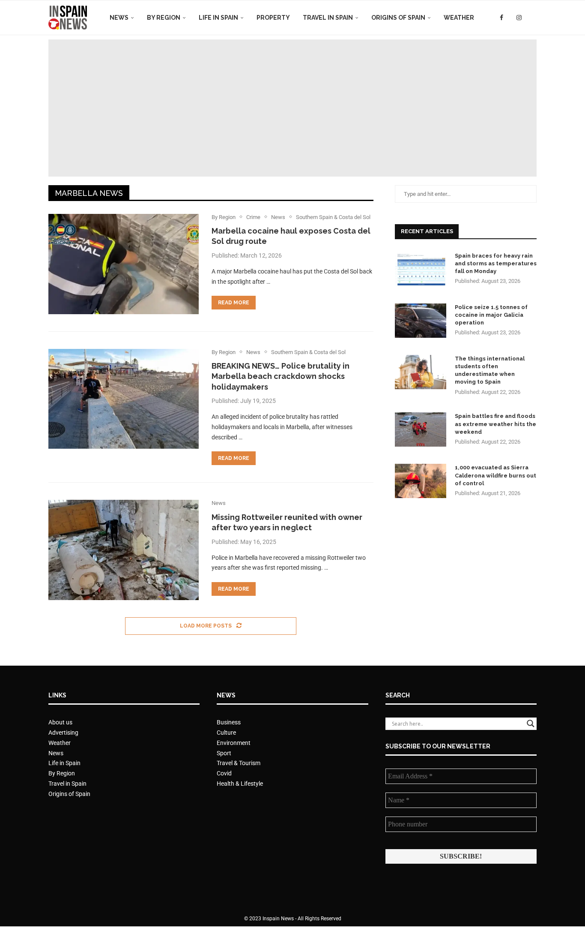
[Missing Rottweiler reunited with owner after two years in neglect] (123, 550)
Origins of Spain (398, 17)
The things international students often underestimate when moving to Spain (490, 370)
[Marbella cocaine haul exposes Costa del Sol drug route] (123, 264)
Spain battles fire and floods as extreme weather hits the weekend (495, 424)
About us (60, 722)
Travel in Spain (328, 17)
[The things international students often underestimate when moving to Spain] (420, 372)
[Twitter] (509, 17)
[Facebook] (501, 17)
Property (273, 17)
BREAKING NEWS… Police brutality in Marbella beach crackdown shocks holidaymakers (280, 376)
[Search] (532, 17)
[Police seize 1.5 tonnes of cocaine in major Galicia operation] (420, 320)
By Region (163, 17)
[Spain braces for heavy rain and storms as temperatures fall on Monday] (420, 269)
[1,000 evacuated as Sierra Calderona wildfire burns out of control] (420, 481)
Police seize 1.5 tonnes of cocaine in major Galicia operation (491, 315)
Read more (233, 303)
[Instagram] (519, 17)
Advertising (63, 732)
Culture (226, 732)
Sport (224, 753)
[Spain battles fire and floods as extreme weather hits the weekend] (420, 429)
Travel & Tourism (238, 763)
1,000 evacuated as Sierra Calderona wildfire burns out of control (495, 475)
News (119, 17)
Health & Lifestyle (240, 783)
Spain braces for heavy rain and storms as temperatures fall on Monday (496, 263)
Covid (224, 773)
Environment (234, 742)
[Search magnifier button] (531, 724)
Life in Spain (218, 17)
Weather (459, 17)
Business (229, 722)
